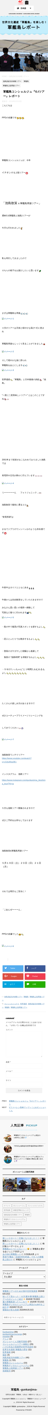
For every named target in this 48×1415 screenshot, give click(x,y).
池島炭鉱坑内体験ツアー (13, 997)
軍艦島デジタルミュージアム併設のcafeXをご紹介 (27, 1136)
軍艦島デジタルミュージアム (14, 1219)
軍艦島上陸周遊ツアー (19, 1007)
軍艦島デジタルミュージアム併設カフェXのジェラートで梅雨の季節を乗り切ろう (29, 1159)
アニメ (6, 1339)
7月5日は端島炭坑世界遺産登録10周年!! (28, 1146)
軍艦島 (26, 997)
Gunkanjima (8, 1332)
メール (9, 1071)
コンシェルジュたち (11, 1004)
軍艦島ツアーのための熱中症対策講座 (20, 1291)
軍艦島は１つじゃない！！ (15, 1249)
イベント (7, 1206)
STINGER (28, 1410)
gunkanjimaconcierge (12, 1334)
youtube (6, 1336)
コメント (9, 1030)
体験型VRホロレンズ (21, 1210)
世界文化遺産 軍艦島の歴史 (15, 1349)
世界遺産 (23, 1004)
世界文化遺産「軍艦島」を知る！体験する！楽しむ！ (24, 1394)
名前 (8, 1062)
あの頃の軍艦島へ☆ (12, 1254)
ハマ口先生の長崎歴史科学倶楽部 (18, 1347)
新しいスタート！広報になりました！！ (21, 1238)
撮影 (5, 1355)
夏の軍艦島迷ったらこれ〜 (15, 1302)
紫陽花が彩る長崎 (11, 1310)
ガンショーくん (19, 1206)
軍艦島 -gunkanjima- (24, 1389)
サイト (8, 1080)
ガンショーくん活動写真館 (15, 1341)
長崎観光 (7, 1371)
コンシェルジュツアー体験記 (16, 1344)
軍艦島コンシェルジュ (13, 1363)
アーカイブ (8, 1273)
